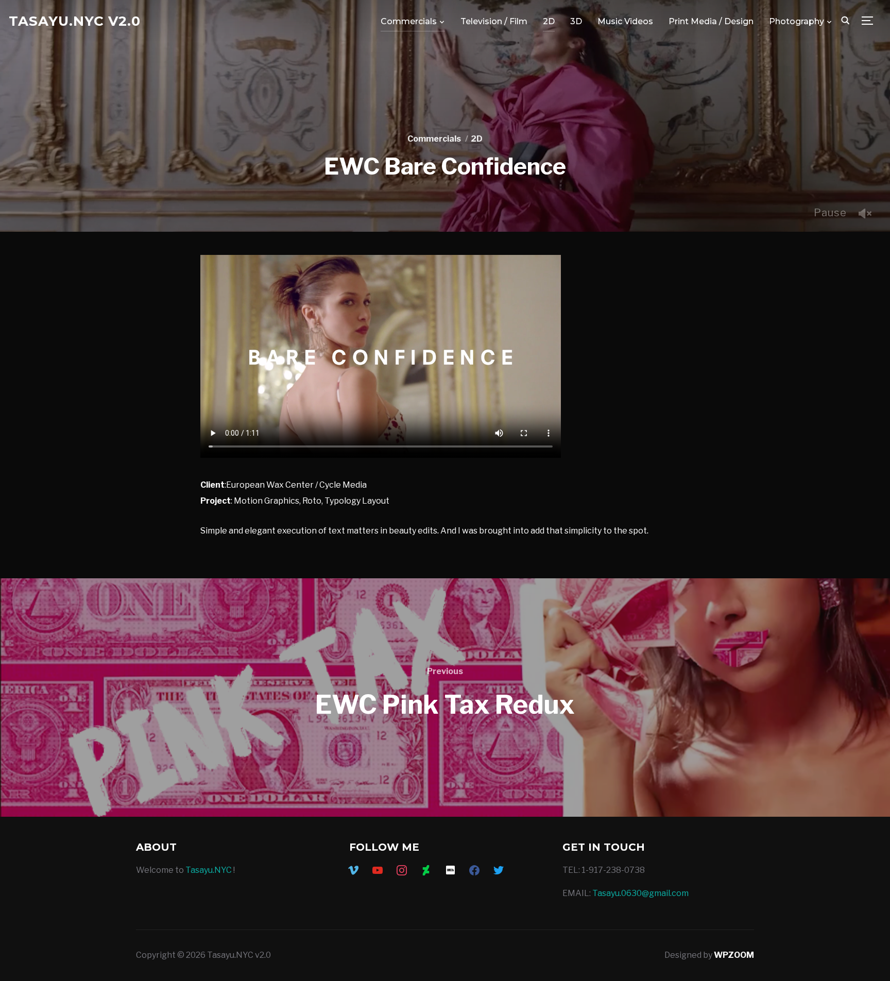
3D (576, 21)
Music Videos (625, 21)
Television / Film (493, 21)
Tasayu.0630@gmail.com (640, 893)
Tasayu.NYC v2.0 (75, 21)
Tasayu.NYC (208, 870)
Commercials (409, 21)
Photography (796, 21)
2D (549, 21)
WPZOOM (734, 955)
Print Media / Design (711, 21)
